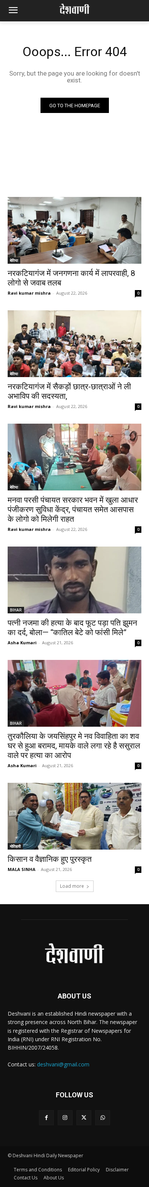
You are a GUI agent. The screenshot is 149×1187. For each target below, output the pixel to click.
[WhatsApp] (102, 1117)
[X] (83, 1117)
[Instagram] (65, 1117)
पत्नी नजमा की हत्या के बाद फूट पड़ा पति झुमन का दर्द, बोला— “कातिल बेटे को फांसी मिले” (72, 627)
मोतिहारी (15, 846)
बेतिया (14, 260)
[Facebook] (46, 1117)
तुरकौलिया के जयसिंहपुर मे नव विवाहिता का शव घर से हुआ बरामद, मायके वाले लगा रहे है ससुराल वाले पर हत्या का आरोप (74, 746)
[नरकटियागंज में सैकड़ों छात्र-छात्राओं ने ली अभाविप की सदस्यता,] (74, 343)
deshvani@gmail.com (63, 1064)
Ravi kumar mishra (29, 293)
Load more (72, 886)
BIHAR (16, 610)
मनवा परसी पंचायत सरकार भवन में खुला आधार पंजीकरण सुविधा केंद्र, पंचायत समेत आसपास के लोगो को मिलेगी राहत (73, 509)
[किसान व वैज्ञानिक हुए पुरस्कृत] (74, 816)
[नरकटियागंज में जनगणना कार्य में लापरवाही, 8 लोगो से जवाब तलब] (74, 230)
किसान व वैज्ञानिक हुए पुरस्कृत (50, 859)
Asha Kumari (22, 642)
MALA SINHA (22, 869)
